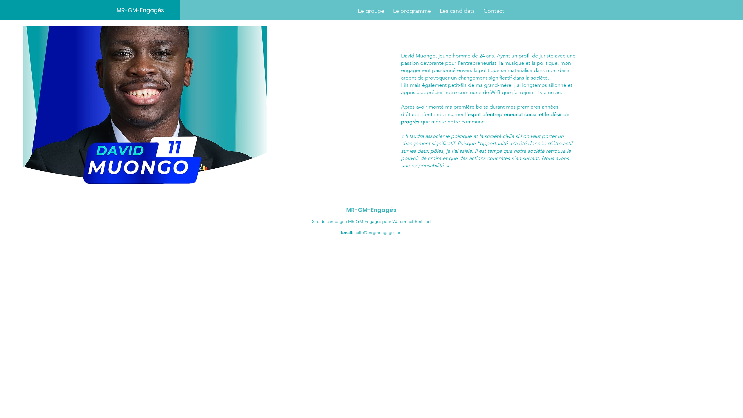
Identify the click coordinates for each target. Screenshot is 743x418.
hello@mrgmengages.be (377, 232)
